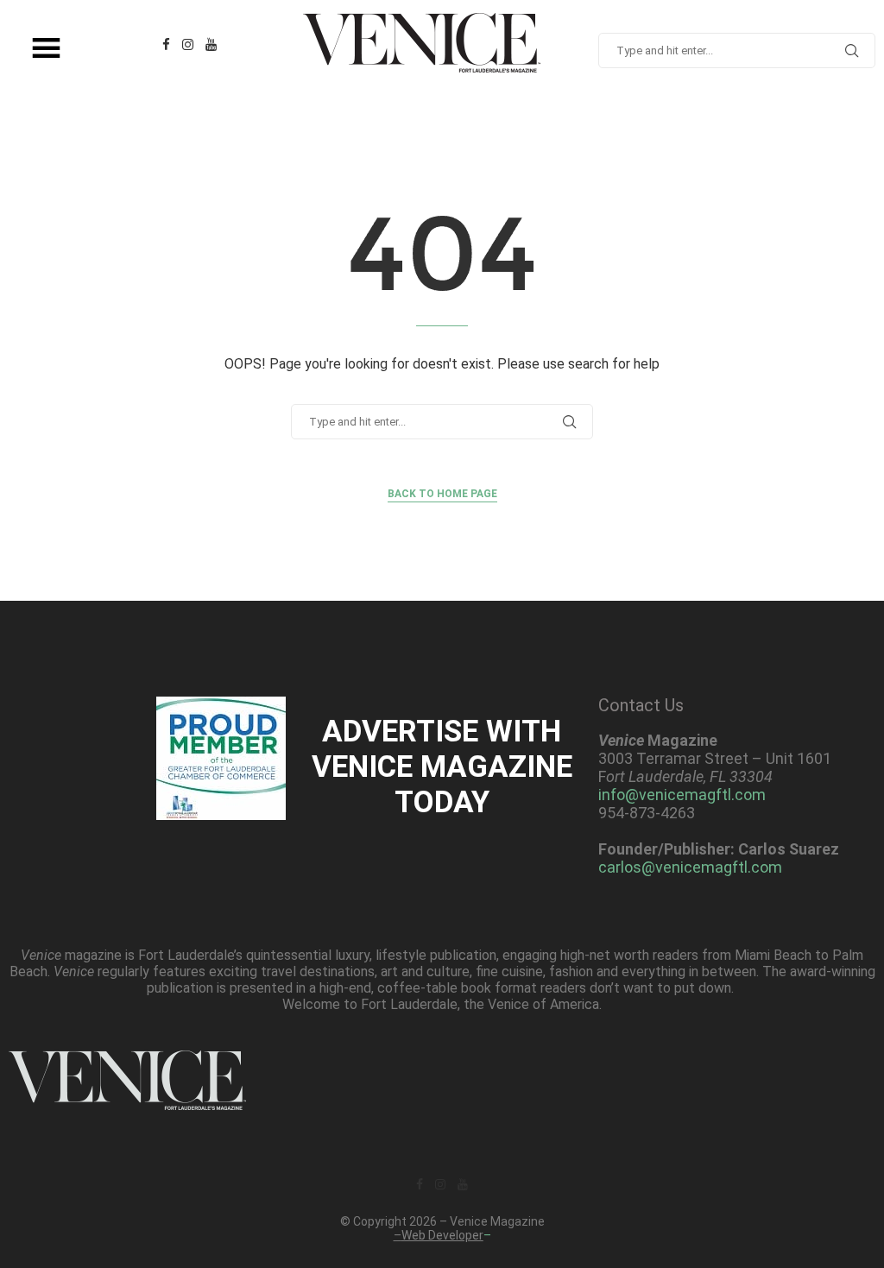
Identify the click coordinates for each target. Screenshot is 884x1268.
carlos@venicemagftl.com (690, 867)
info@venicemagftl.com (682, 794)
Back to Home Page (442, 494)
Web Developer (442, 1235)
